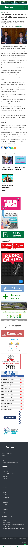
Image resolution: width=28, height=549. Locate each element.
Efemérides (5, 494)
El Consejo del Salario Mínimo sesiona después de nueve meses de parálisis (13, 529)
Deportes (5, 490)
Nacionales (5, 502)
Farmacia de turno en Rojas (9, 473)
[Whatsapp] (12, 148)
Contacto (5, 478)
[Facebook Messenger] (10, 148)
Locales (4, 499)
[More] (15, 148)
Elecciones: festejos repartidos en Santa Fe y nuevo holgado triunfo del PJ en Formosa (7, 187)
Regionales (5, 512)
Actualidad (5, 487)
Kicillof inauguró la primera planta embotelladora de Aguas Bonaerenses (14, 521)
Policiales (5, 504)
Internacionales (6, 497)
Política (4, 507)
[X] (5, 148)
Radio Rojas (5, 471)
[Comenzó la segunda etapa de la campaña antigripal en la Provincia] (20, 160)
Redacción (19, 26)
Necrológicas (5, 476)
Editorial (4, 492)
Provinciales (5, 509)
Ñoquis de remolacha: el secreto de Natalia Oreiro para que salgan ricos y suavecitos (13, 525)
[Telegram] (7, 148)
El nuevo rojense (13, 538)
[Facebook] (2, 148)
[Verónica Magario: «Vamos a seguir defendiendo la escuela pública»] (7, 160)
